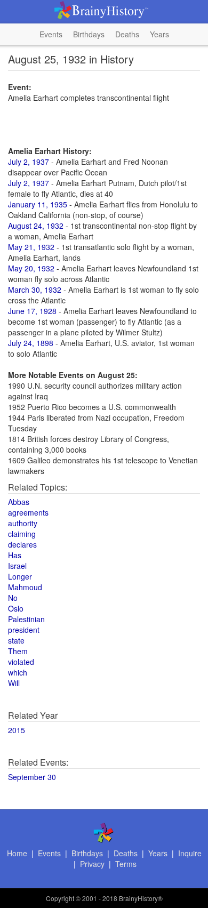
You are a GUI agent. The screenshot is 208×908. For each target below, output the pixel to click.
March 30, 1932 (34, 289)
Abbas (18, 501)
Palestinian (26, 619)
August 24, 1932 (35, 225)
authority (22, 523)
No (13, 597)
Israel (17, 565)
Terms (126, 863)
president (23, 629)
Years (159, 34)
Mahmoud (25, 587)
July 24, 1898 (30, 343)
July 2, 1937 (28, 161)
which (17, 672)
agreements (28, 512)
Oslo (15, 608)
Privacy (92, 863)
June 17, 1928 (32, 311)
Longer (20, 576)
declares (22, 544)
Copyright (60, 898)
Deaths (127, 34)
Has (14, 555)
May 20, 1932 (31, 268)
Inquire (190, 853)
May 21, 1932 (31, 247)
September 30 (32, 777)
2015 (16, 730)
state (16, 640)
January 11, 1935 (37, 204)
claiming (22, 533)
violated (21, 661)
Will (14, 683)
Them (18, 651)
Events (50, 34)
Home (17, 853)
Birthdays (89, 34)
